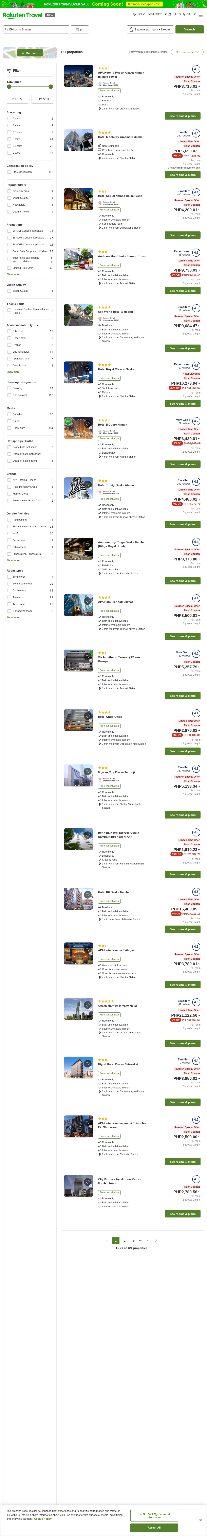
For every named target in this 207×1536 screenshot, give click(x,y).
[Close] (200, 1520)
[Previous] (66, 75)
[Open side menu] (200, 15)
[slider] (9, 86)
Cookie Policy (43, 1518)
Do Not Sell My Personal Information (154, 1516)
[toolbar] (98, 29)
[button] (22, 15)
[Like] (88, 72)
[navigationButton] (107, 1240)
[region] (103, 1520)
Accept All (154, 1527)
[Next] (90, 75)
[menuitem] (150, 14)
